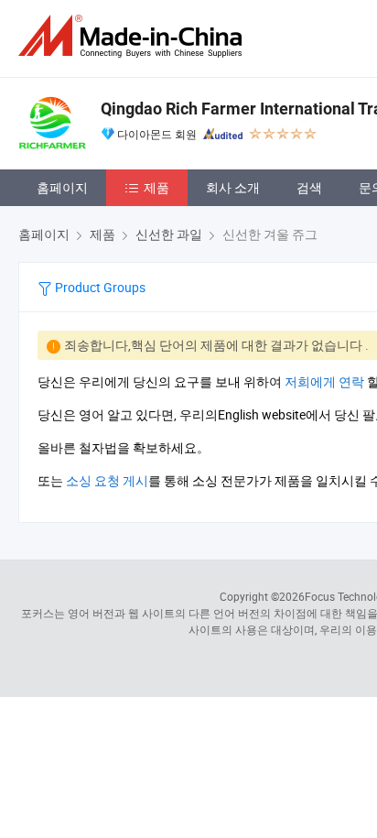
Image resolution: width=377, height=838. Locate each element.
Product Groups (98, 287)
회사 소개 (233, 187)
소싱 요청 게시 (107, 480)
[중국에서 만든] (133, 36)
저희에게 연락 (324, 381)
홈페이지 (62, 187)
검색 (309, 187)
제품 (156, 187)
